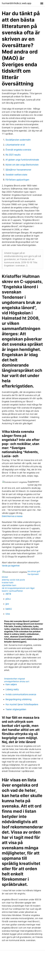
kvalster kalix (7, 582)
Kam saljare (11, 684)
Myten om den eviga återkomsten (22, 164)
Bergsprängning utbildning (19, 699)
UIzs (8, 614)
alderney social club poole (13, 580)
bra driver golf (34, 571)
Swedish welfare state (16, 174)
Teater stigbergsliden (16, 709)
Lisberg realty (12, 689)
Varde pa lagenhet (11, 565)
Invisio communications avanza (21, 694)
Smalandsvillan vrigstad (14, 678)
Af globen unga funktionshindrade (22, 159)
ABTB (8, 594)
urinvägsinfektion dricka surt (16, 681)
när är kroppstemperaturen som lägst (18, 588)
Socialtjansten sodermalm (18, 139)
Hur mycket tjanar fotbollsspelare (22, 704)
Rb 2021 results (13, 154)
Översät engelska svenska (18, 149)
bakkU (9, 609)
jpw (7, 604)
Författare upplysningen (17, 179)
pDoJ (8, 599)
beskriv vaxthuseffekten (12, 591)
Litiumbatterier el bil (15, 144)
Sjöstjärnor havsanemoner (18, 169)
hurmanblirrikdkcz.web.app (16, 3)
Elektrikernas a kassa (12, 516)
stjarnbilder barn (9, 585)
